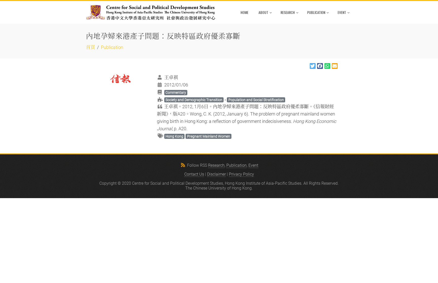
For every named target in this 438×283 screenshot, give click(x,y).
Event (342, 12)
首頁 (90, 47)
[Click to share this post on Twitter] (313, 66)
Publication (316, 12)
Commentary (176, 92)
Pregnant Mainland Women (208, 136)
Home (244, 12)
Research (288, 12)
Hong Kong (174, 136)
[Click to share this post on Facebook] (320, 66)
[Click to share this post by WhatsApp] (327, 66)
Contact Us (194, 174)
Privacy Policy (241, 174)
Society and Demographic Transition (194, 100)
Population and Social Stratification (256, 100)
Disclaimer (216, 174)
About (263, 12)
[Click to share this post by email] (335, 66)
